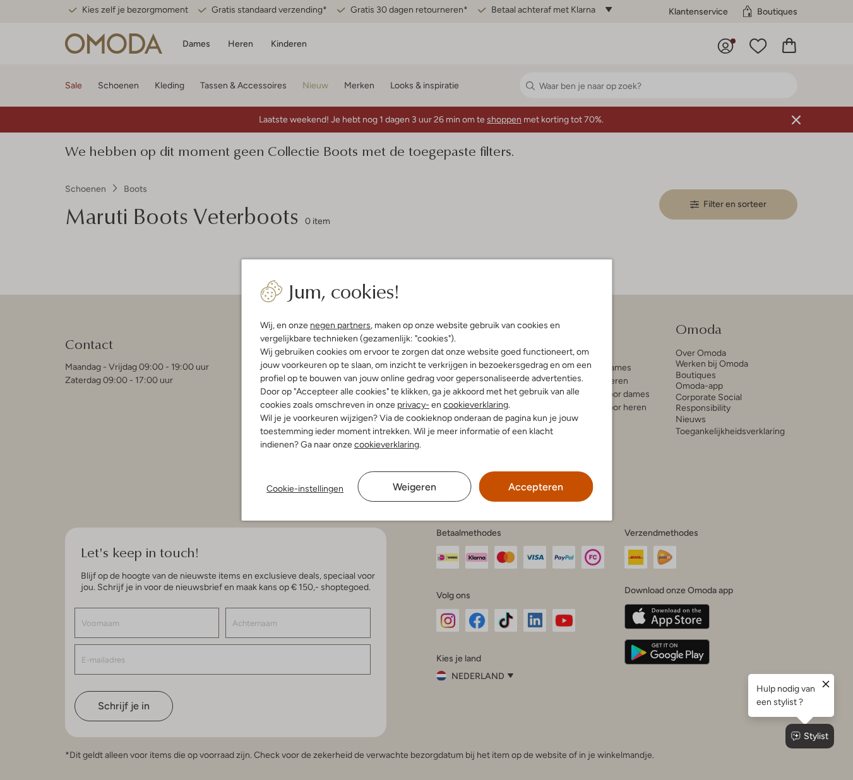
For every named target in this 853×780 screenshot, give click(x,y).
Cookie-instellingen (304, 488)
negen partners (340, 325)
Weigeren (414, 487)
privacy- (413, 404)
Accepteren (535, 487)
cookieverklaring (475, 404)
